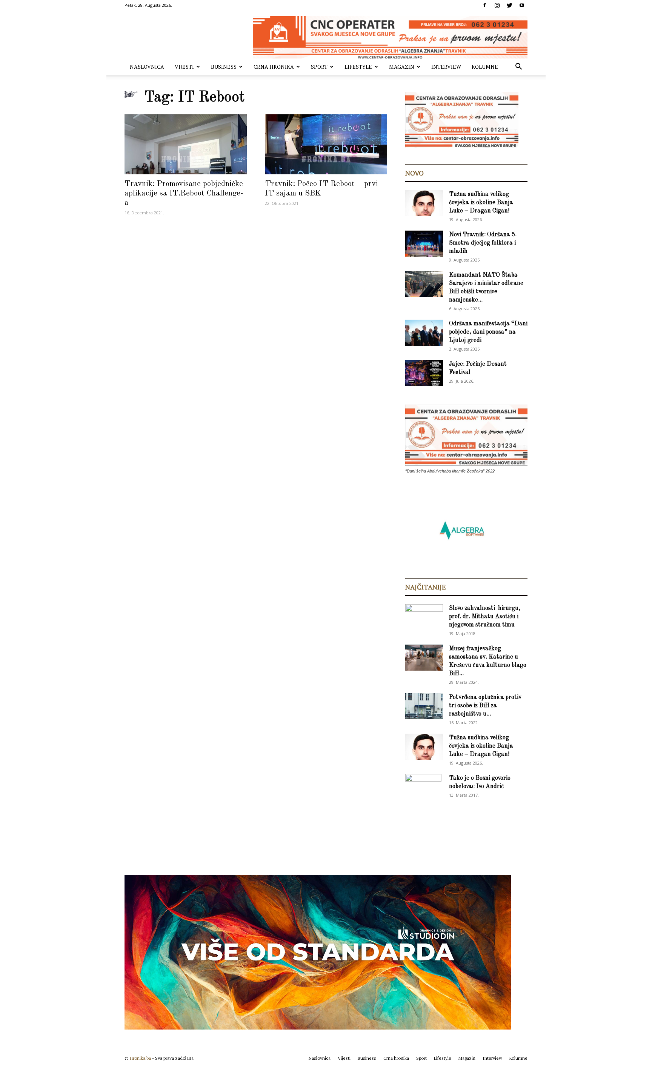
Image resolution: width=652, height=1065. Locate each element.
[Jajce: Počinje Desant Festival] (424, 373)
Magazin (401, 66)
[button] (518, 67)
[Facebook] (484, 5)
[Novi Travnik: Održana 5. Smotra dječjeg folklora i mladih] (424, 244)
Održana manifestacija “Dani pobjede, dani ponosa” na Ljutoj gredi (488, 332)
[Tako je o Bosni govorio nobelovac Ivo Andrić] (423, 787)
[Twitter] (509, 5)
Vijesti (184, 66)
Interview (446, 66)
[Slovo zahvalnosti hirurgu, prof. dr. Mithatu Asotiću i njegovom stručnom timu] (424, 616)
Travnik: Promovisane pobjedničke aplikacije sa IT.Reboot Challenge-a (184, 193)
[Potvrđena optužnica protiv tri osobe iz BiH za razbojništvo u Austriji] (424, 706)
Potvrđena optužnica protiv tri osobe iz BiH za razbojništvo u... (485, 705)
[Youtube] (521, 5)
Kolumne (485, 66)
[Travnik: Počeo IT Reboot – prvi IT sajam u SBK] (326, 144)
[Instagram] (497, 5)
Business (224, 66)
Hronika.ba (140, 1058)
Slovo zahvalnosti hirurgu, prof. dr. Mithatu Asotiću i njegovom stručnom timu (484, 616)
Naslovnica (147, 66)
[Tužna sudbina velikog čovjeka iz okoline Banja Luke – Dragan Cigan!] (424, 203)
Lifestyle (358, 66)
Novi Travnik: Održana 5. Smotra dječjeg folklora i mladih (483, 243)
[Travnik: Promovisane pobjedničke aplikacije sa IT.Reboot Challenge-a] (186, 144)
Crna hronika (274, 66)
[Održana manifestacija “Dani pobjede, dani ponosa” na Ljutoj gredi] (424, 333)
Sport (319, 66)
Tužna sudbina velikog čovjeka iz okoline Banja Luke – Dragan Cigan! (481, 202)
